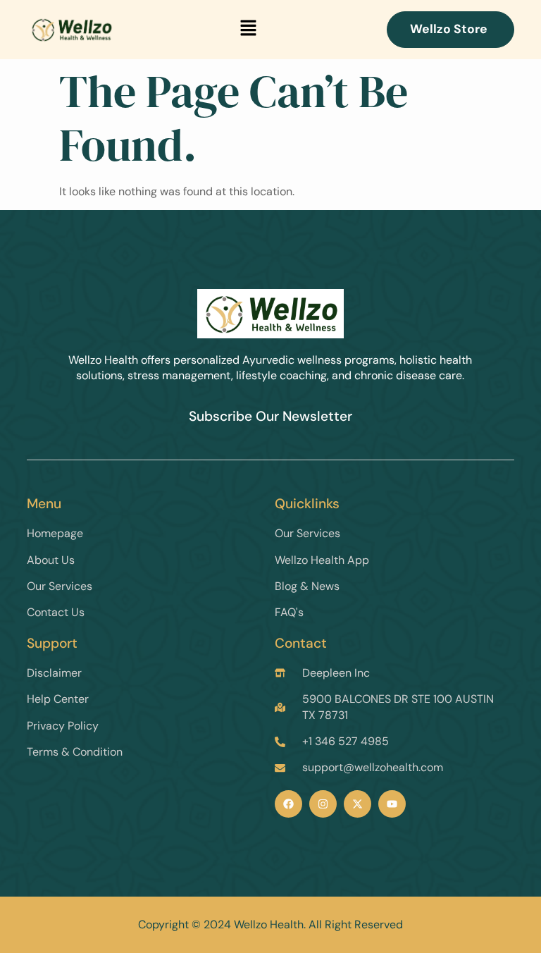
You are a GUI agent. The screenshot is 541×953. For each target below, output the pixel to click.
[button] (248, 29)
